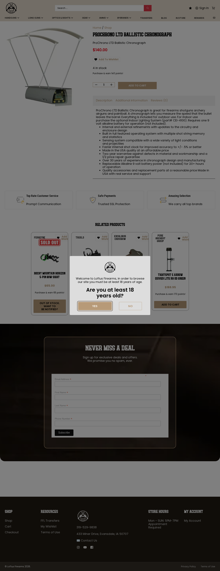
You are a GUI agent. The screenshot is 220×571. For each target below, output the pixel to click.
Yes (94, 306)
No (130, 306)
